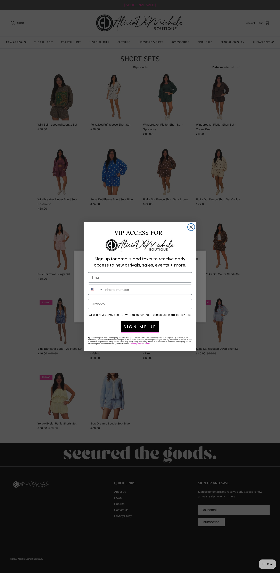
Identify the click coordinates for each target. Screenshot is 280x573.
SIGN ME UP (140, 327)
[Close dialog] (191, 227)
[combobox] (95, 290)
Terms (147, 344)
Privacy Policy (137, 344)
